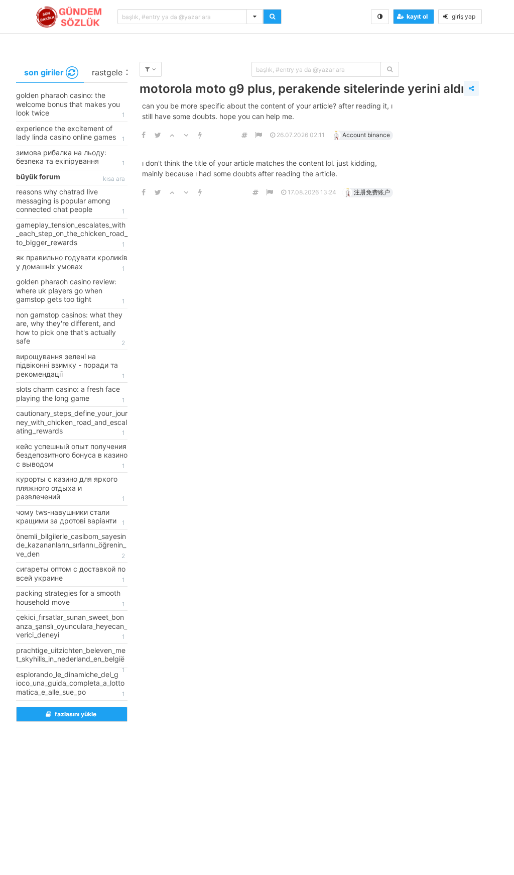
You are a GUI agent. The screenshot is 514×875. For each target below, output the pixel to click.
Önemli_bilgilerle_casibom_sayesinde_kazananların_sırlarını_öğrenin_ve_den (71, 546)
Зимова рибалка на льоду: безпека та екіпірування (70, 157)
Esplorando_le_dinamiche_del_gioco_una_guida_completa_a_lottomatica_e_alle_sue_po (70, 684)
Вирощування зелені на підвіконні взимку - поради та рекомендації (70, 366)
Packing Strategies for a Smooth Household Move (70, 598)
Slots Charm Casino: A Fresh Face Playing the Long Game (70, 394)
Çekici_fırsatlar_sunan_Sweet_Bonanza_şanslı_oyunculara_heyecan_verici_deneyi (71, 626)
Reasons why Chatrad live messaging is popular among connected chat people (70, 201)
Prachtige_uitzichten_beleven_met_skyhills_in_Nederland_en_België (70, 657)
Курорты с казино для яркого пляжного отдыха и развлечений (70, 488)
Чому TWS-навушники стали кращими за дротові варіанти (70, 517)
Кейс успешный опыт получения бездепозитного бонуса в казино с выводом (71, 456)
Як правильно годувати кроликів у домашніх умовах (71, 262)
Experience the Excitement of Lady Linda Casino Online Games (70, 133)
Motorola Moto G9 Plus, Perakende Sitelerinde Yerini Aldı (302, 88)
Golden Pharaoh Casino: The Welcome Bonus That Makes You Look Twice (70, 105)
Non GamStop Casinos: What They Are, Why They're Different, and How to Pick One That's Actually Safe (70, 328)
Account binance (366, 135)
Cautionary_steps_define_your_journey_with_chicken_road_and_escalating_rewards (71, 422)
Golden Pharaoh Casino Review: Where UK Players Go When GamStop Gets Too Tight (70, 291)
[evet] (389, 69)
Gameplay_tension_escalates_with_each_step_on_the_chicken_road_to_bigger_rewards (71, 234)
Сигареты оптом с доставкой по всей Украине (70, 574)
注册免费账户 (372, 192)
